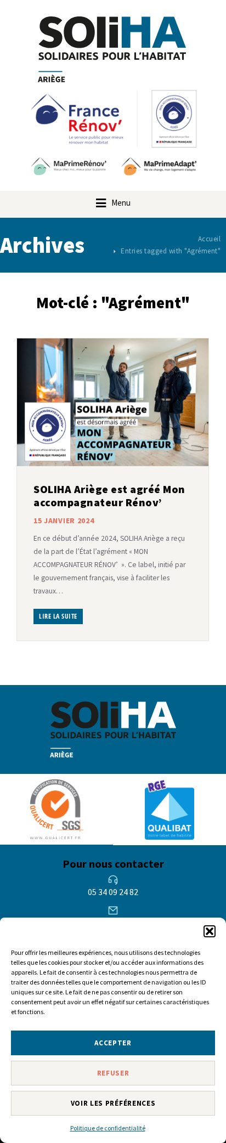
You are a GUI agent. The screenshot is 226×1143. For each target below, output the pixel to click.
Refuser (113, 1073)
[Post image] (112, 402)
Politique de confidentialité (107, 1128)
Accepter (113, 1043)
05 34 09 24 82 (113, 891)
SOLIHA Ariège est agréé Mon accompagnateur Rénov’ (109, 495)
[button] (209, 931)
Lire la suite (58, 616)
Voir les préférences (113, 1103)
